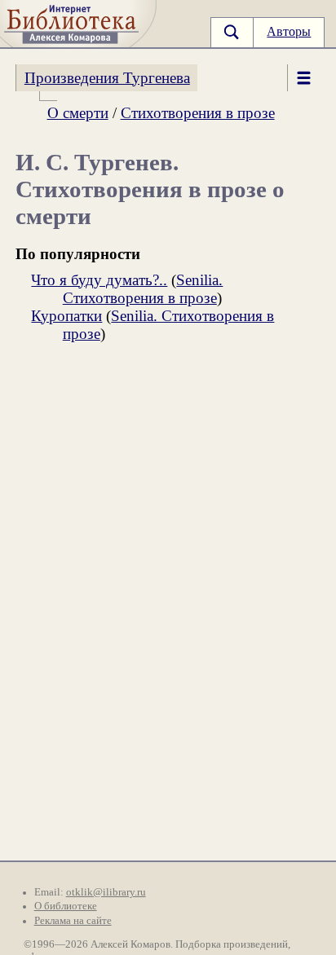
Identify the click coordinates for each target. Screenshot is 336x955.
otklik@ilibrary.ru (106, 892)
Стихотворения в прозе (198, 112)
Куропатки (66, 315)
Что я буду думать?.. (99, 279)
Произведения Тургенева (107, 77)
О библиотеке (65, 906)
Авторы (289, 31)
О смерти (77, 112)
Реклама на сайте (73, 920)
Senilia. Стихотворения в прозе (143, 288)
